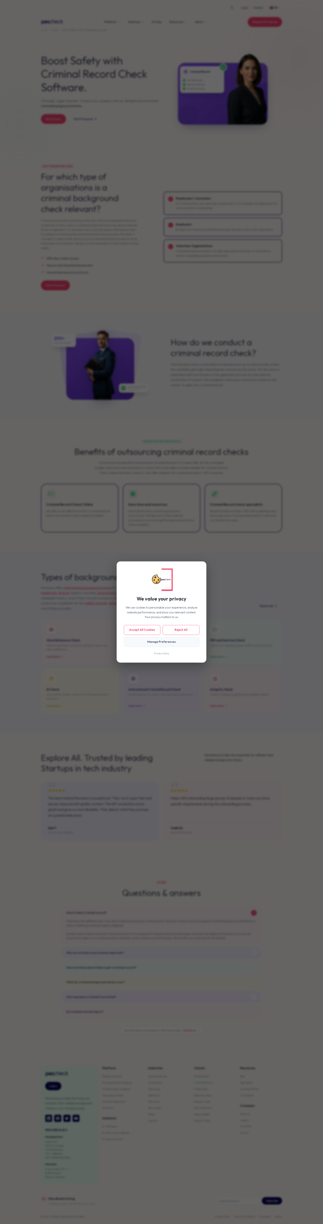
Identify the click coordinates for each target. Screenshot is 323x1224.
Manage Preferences (161, 642)
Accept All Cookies (142, 630)
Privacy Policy (161, 653)
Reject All (181, 630)
